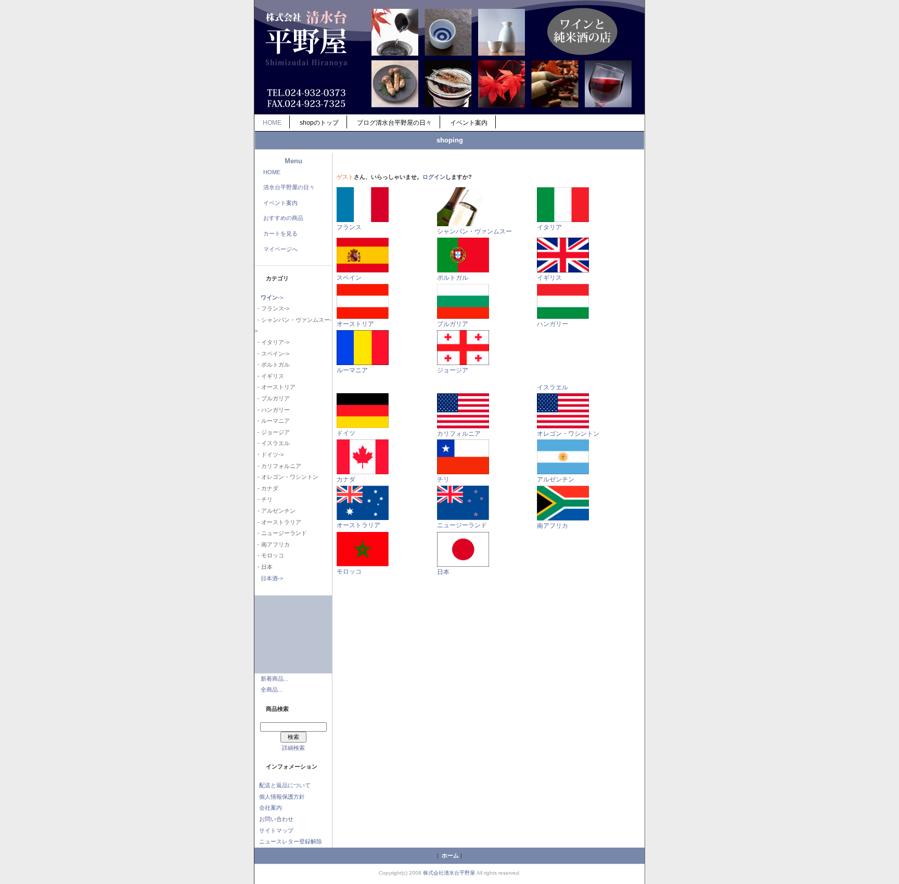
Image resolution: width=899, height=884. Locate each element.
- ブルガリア (272, 398)
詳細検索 (293, 748)
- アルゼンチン (275, 511)
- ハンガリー (272, 410)
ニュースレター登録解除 (290, 841)
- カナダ (266, 488)
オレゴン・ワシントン (568, 433)
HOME (272, 122)
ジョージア (452, 370)
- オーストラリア (277, 522)
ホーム (450, 855)
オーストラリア (358, 525)
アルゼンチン (555, 479)
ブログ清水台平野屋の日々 (394, 122)
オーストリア (355, 324)
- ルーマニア (272, 421)
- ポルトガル (272, 364)
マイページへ (280, 249)
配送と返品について (285, 785)
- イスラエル (272, 443)
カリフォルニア (459, 433)
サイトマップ (276, 830)
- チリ (263, 499)
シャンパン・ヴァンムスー (474, 231)
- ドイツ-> (269, 454)
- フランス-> (271, 308)
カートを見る (280, 233)
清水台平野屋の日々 (289, 187)
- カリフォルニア (277, 466)
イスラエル (552, 387)
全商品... (271, 689)
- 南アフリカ (272, 544)
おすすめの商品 (283, 218)
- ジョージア (272, 432)
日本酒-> (272, 578)
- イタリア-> (271, 342)
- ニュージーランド (280, 533)
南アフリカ (552, 525)
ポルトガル (452, 277)
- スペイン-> (271, 353)
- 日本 (263, 567)
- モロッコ (269, 555)
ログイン (433, 177)
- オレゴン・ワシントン (286, 477)
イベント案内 (468, 122)
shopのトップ (319, 122)
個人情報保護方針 (282, 797)
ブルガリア (452, 324)
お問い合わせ (276, 819)
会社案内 (270, 807)
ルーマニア (352, 370)
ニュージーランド (462, 525)
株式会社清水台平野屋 (449, 873)
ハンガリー (552, 324)
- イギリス (269, 376)
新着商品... (274, 678)
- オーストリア (275, 387)
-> (272, 297)
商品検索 (277, 709)
